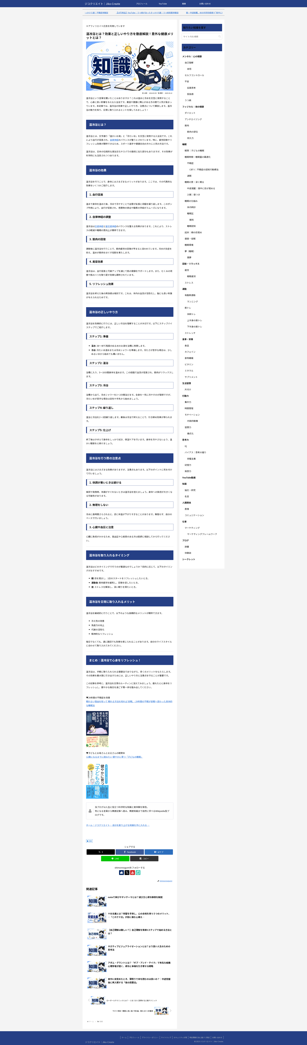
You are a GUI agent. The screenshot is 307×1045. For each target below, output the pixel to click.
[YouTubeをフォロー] (132, 872)
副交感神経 (111, 226)
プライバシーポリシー (150, 1037)
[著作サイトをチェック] (121, 872)
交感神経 (99, 226)
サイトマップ (166, 1037)
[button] (144, 858)
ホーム (124, 1037)
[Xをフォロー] (127, 872)
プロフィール (134, 1037)
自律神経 (114, 139)
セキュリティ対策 (180, 1037)
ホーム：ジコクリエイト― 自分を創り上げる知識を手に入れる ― (118, 825)
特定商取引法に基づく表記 (199, 1037)
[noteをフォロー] (138, 872)
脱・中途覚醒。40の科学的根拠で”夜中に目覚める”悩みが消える (144, 12)
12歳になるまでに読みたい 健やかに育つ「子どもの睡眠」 (114, 756)
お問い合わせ (217, 1037)
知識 (90, 841)
